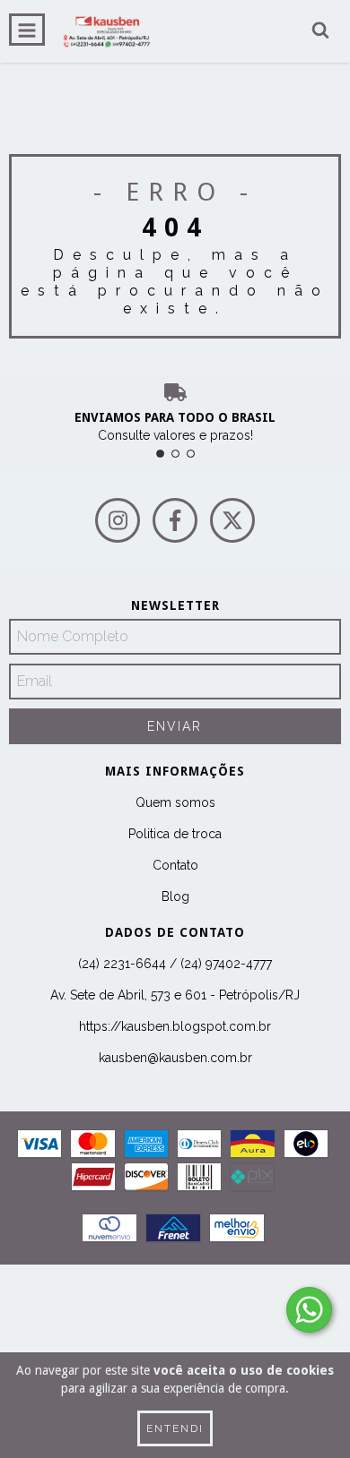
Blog (175, 896)
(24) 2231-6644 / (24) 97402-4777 (175, 963)
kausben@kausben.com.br (175, 1058)
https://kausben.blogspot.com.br (175, 1026)
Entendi (175, 1428)
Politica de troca (175, 834)
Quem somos (175, 802)
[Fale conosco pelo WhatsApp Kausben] (309, 1310)
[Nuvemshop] (175, 1296)
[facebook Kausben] (175, 520)
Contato (175, 865)
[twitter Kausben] (232, 520)
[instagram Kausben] (117, 520)
